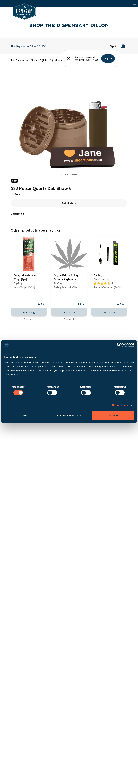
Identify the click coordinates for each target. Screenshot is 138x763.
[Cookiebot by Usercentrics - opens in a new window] (119, 344)
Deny (25, 415)
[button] (134, 3)
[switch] (52, 392)
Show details (120, 405)
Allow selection (69, 415)
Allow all (113, 415)
